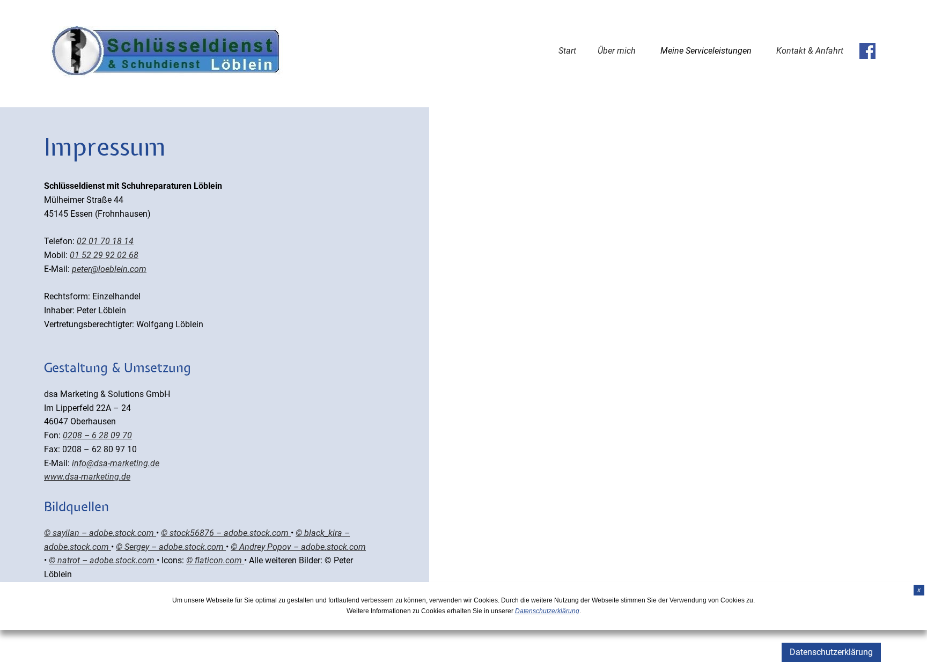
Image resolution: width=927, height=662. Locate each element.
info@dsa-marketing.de (115, 463)
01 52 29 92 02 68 (104, 255)
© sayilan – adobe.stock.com (100, 533)
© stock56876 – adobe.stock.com (226, 533)
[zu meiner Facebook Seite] (867, 51)
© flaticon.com (215, 560)
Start (567, 51)
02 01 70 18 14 (105, 241)
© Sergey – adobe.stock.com (171, 547)
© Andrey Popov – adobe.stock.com (298, 547)
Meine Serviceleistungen (706, 51)
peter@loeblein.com (109, 269)
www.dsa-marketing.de (87, 477)
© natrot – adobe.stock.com (103, 560)
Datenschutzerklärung (831, 652)
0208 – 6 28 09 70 (97, 435)
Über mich (617, 51)
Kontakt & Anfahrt (809, 51)
